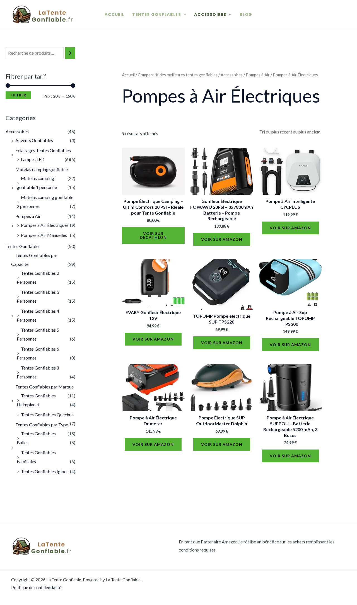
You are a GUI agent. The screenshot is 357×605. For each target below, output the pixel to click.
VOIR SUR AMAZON (221, 239)
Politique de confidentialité (36, 587)
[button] (183, 14)
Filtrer (18, 95)
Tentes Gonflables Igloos (45, 471)
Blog (246, 14)
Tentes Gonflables (156, 14)
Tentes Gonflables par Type (41, 424)
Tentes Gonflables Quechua (47, 414)
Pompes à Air (28, 216)
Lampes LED (33, 159)
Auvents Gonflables (34, 140)
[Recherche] (70, 53)
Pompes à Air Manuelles (44, 235)
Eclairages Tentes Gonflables (43, 150)
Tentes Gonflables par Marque (44, 386)
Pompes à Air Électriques (45, 225)
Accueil (114, 14)
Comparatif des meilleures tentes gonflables (178, 74)
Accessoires (210, 14)
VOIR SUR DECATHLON (153, 235)
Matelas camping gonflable (41, 169)
